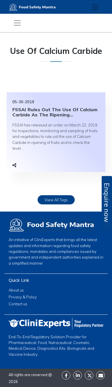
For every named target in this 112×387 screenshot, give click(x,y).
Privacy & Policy (23, 297)
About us (16, 290)
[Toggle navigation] (95, 7)
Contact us (18, 304)
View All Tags (56, 200)
